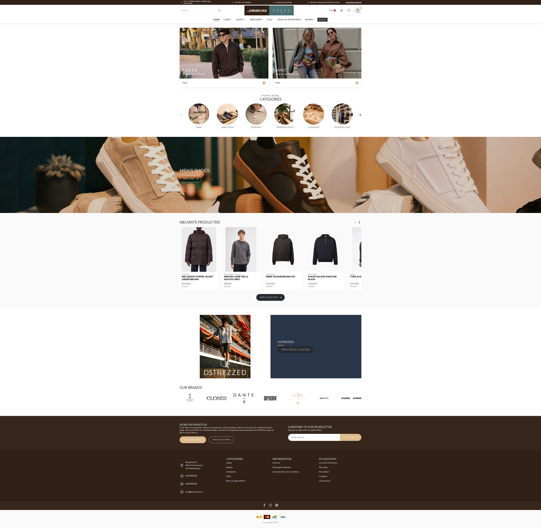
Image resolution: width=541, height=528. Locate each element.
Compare (323, 476)
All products (324, 481)
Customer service (353, 2)
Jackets (240, 19)
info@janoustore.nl (194, 492)
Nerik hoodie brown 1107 (280, 276)
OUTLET (322, 19)
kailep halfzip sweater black (322, 277)
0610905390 (191, 475)
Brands (309, 19)
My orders (323, 467)
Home (216, 19)
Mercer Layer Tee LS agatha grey (236, 277)
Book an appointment (289, 19)
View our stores (221, 439)
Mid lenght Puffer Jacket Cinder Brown (197, 277)
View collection (269, 297)
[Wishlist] (348, 10)
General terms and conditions (286, 471)
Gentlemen (255, 19)
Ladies (227, 19)
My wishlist (324, 471)
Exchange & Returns (282, 467)
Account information (328, 462)
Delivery (276, 462)
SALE (269, 19)
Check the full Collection (295, 349)
